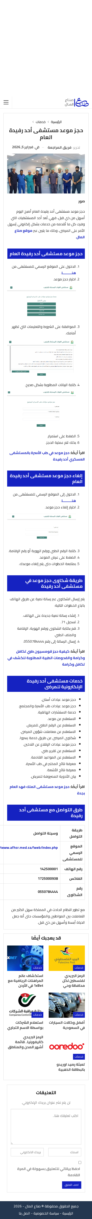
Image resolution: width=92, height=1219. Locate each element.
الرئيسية (67, 1213)
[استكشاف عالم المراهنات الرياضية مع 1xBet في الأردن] (25, 958)
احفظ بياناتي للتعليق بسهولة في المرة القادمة (48, 1172)
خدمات (79, 967)
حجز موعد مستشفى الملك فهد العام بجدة (47, 789)
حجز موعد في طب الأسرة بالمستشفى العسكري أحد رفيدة (47, 456)
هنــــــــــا (69, 272)
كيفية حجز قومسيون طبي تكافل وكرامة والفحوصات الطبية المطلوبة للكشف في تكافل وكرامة (46, 658)
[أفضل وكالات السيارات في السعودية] (67, 1005)
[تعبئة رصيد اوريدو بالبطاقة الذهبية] (67, 1047)
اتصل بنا (24, 1213)
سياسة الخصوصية (46, 1213)
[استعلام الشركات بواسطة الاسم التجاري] (25, 1005)
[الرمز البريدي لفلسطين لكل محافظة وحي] (67, 958)
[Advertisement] (46, 48)
